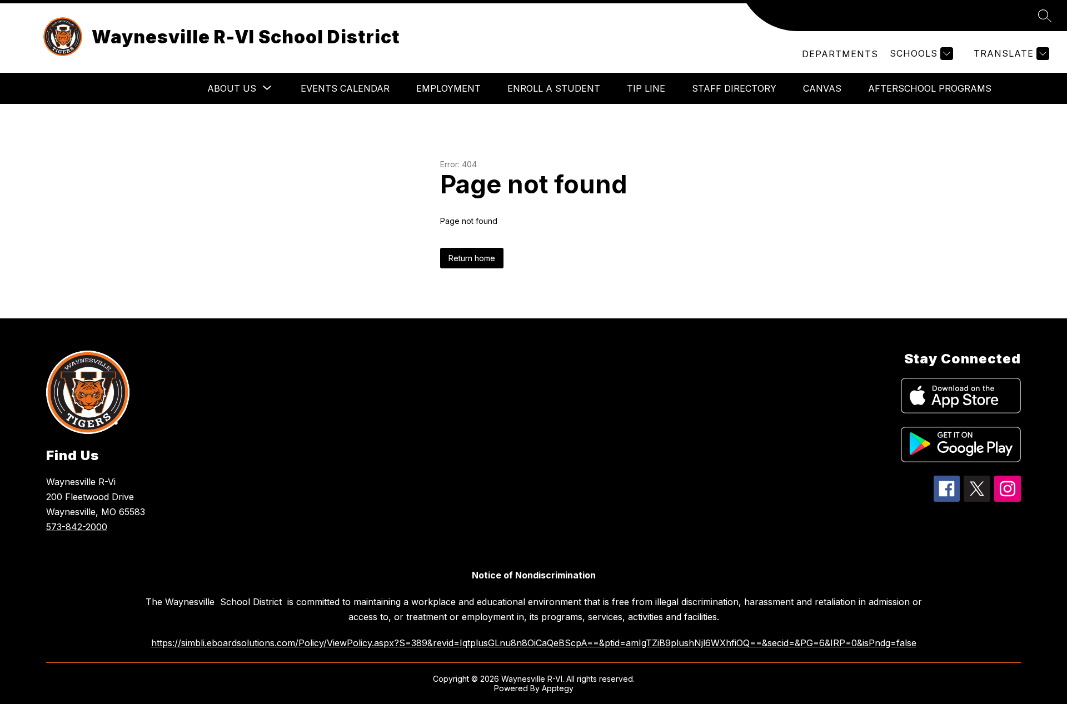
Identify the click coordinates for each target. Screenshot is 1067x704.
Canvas (822, 88)
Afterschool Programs (929, 88)
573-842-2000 (76, 526)
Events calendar (345, 88)
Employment (448, 88)
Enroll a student (553, 88)
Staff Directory (734, 88)
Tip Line (646, 88)
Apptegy (558, 688)
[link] (840, 53)
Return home (471, 258)
